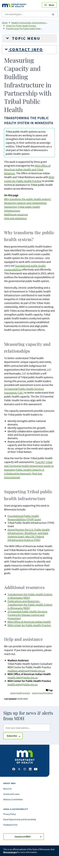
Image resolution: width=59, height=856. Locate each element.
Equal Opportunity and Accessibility (19, 819)
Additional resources (16, 214)
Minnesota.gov (10, 852)
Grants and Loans (11, 794)
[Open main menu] (49, 5)
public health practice (20, 693)
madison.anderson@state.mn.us (26, 670)
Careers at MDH (22, 836)
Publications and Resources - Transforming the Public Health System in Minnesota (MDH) (30, 604)
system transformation (42, 693)
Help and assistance (15, 218)
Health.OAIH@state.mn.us (23, 677)
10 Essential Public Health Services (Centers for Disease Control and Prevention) (27, 615)
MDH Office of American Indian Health (29, 621)
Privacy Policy (9, 814)
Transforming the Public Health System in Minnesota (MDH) (30, 596)
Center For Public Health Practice (21, 25)
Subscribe (15, 735)
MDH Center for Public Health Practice (29, 625)
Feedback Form (10, 824)
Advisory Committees (13, 799)
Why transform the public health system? (27, 199)
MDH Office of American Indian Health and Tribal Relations (27, 169)
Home (5, 22)
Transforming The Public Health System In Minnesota (30, 28)
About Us (7, 788)
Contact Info (25, 49)
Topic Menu (25, 38)
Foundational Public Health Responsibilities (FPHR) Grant (24, 517)
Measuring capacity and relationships (25, 203)
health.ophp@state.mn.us (23, 684)
